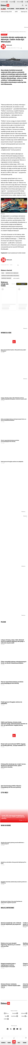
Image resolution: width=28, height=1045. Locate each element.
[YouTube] (17, 1029)
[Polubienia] (2, 1038)
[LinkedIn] (14, 1029)
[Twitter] (10, 1029)
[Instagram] (20, 1029)
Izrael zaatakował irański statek (16, 253)
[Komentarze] (14, 1038)
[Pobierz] (21, 48)
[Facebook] (7, 1029)
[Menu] (26, 5)
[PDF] (18, 265)
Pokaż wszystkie (16, 278)
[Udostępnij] (26, 1038)
